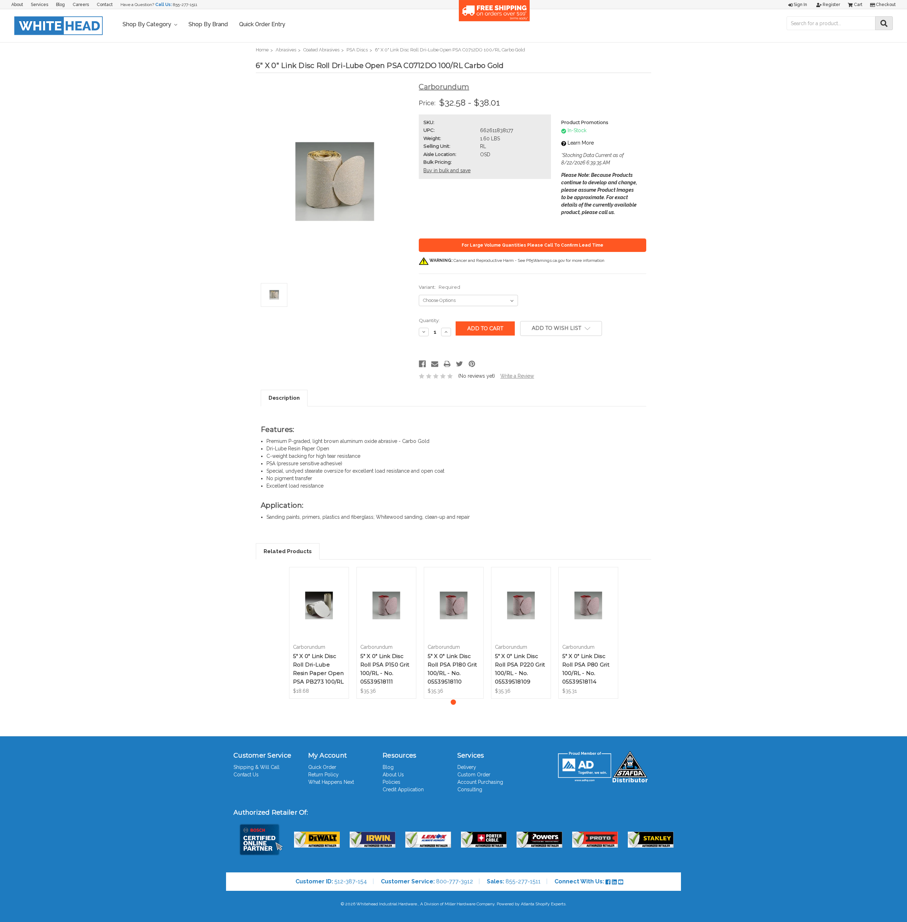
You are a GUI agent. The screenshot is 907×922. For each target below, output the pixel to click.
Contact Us (246, 774)
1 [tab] (453, 702)
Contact (105, 4)
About (17, 4)
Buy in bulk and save (447, 170)
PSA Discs (357, 49)
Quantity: (429, 320)
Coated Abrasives (321, 49)
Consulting (469, 789)
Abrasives (286, 49)
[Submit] (884, 23)
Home (262, 49)
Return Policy (323, 774)
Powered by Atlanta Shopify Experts (531, 903)
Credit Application (403, 789)
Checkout (885, 4)
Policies (391, 782)
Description (284, 398)
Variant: (439, 287)
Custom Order (473, 774)
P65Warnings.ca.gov (545, 260)
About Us (393, 774)
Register (831, 4)
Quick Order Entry (262, 24)
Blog (60, 4)
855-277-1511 (185, 4)
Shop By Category (148, 24)
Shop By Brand (208, 24)
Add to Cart (386, 611)
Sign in (800, 4)
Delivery (466, 767)
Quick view (319, 597)
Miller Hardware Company (470, 903)
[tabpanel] (319, 633)
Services (39, 4)
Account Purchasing (480, 782)
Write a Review (517, 376)
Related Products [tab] (288, 551)
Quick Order (322, 767)
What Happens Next (331, 782)
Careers (81, 4)
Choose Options (319, 611)
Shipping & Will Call (256, 767)
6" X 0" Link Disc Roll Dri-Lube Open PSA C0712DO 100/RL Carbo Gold (450, 49)
